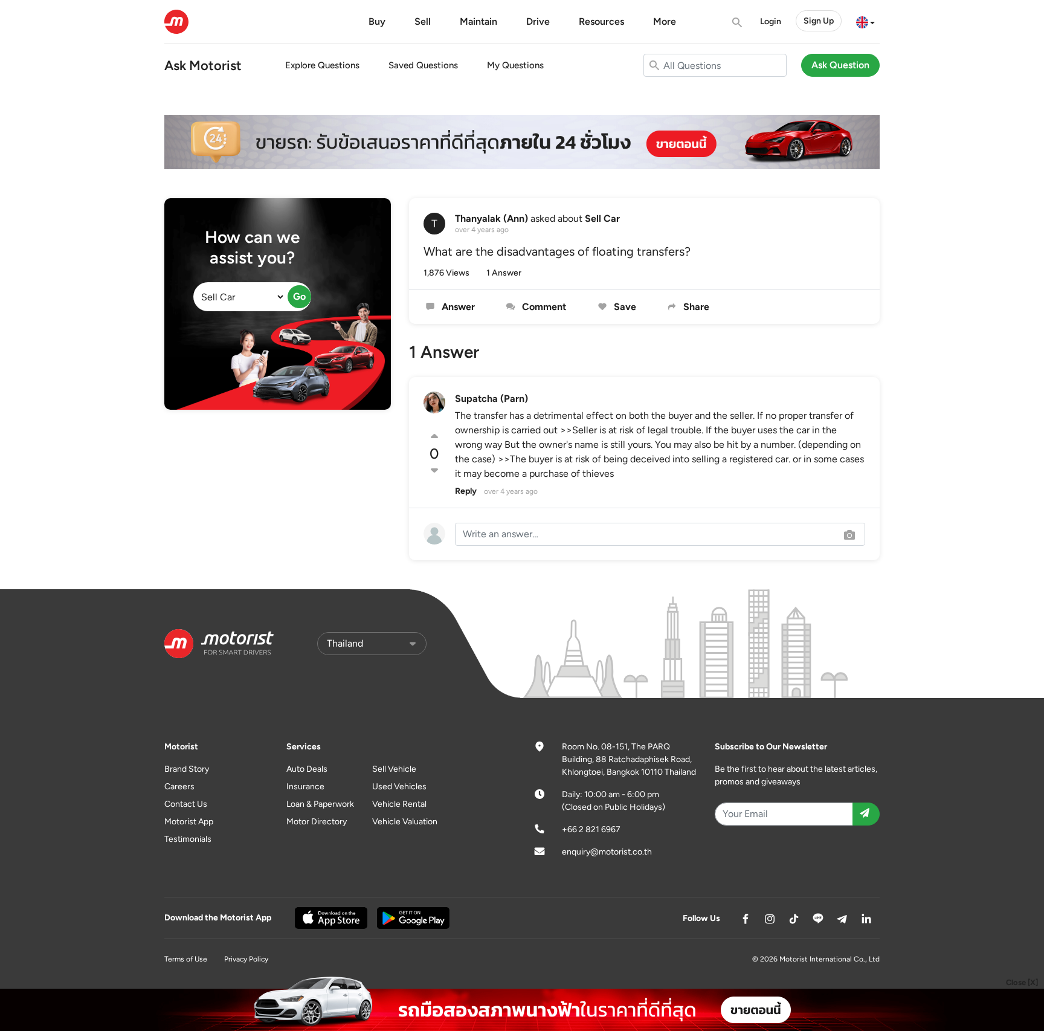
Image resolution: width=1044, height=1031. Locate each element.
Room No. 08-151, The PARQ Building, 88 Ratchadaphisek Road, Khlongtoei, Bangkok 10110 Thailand (629, 759)
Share (695, 306)
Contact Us (185, 804)
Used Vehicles (399, 786)
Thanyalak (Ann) (491, 218)
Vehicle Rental (399, 804)
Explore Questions (322, 65)
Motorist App (188, 821)
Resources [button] (601, 21)
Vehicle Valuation (404, 821)
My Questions (515, 65)
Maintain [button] (478, 21)
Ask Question (840, 65)
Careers (179, 786)
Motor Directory (316, 821)
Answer (457, 306)
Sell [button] (422, 21)
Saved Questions (423, 65)
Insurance (305, 786)
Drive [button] (538, 21)
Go (299, 296)
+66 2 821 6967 (591, 829)
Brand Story (186, 769)
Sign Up (819, 21)
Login (770, 21)
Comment (543, 306)
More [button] (664, 21)
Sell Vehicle (394, 769)
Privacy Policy (246, 959)
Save (623, 306)
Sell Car (602, 218)
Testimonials (187, 839)
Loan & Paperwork (320, 804)
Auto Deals (306, 769)
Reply (466, 491)
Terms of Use (185, 959)
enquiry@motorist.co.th (607, 852)
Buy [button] (377, 21)
